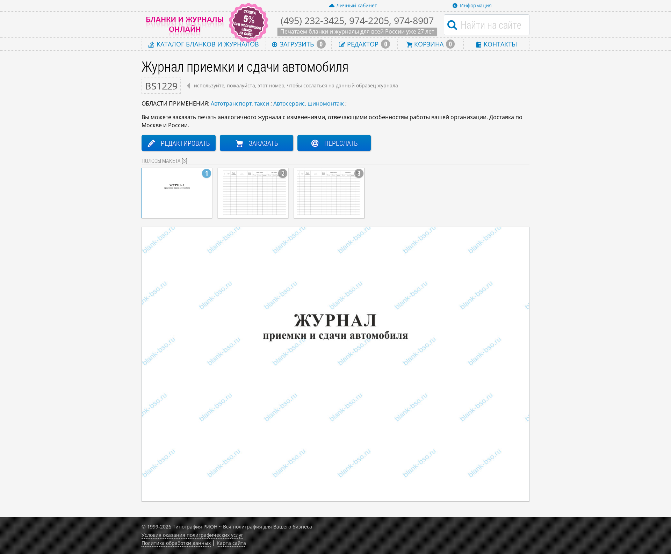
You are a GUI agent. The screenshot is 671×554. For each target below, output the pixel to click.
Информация (476, 5)
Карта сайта (231, 543)
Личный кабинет (356, 5)
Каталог (207, 43)
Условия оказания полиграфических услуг (192, 535)
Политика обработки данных (176, 543)
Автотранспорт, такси (240, 103)
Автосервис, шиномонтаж (308, 103)
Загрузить (300, 44)
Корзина (432, 44)
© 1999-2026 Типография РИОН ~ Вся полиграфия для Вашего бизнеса (227, 526)
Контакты (499, 43)
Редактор (366, 44)
